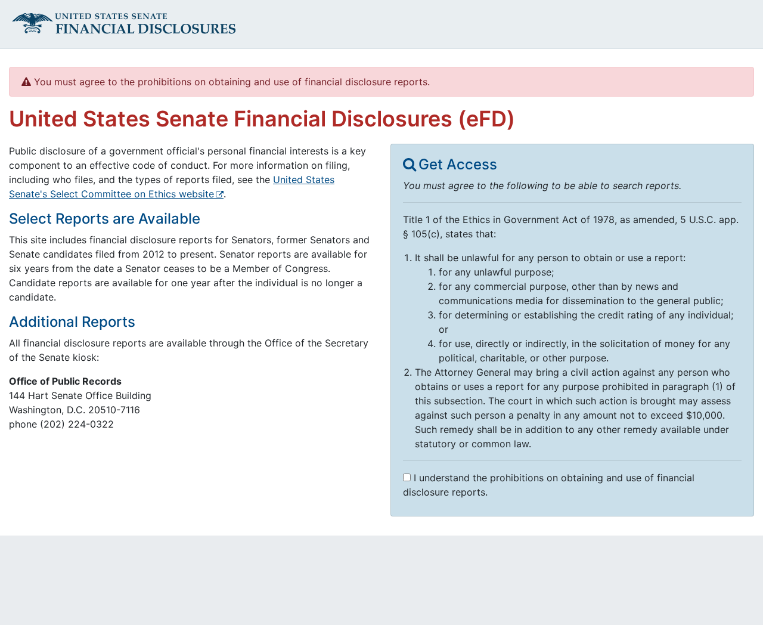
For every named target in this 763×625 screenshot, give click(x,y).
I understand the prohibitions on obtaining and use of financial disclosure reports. (548, 485)
